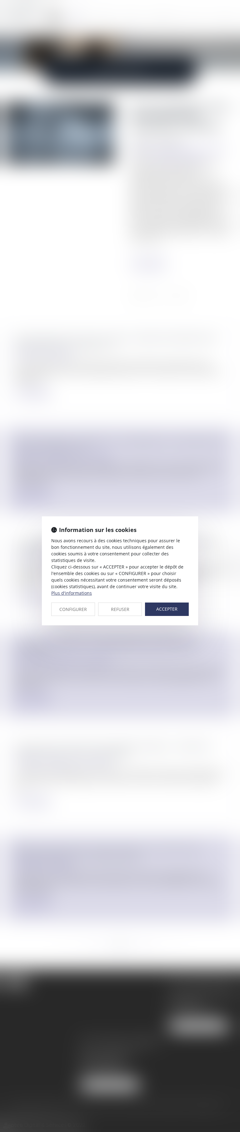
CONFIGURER (73, 609)
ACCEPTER (167, 609)
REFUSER (120, 609)
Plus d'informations (71, 593)
